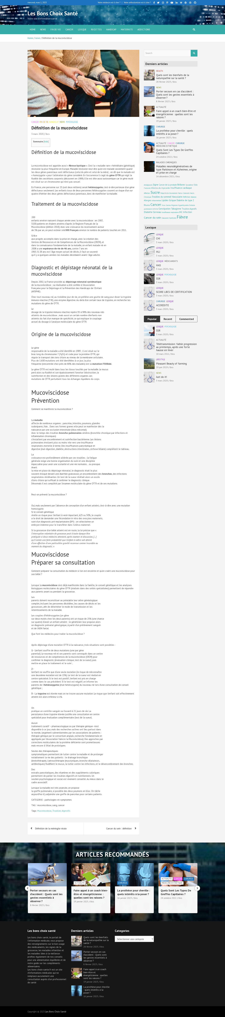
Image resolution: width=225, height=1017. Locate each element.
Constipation (165, 208)
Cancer (69, 29)
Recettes (96, 29)
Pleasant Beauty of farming (171, 363)
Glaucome (165, 218)
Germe (168, 205)
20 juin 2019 (162, 367)
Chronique (147, 197)
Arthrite (155, 209)
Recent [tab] (168, 319)
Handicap (111, 29)
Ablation (193, 197)
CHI (158, 238)
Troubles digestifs (61, 810)
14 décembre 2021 (165, 176)
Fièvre (182, 217)
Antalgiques (148, 185)
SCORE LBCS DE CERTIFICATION (174, 292)
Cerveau (157, 212)
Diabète (148, 212)
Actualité (161, 107)
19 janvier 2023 (163, 121)
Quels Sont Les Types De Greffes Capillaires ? (174, 151)
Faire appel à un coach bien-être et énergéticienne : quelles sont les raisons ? (176, 114)
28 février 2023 (163, 81)
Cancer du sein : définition (119, 828)
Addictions (143, 29)
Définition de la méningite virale (51, 828)
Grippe (172, 200)
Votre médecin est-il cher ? (109, 2)
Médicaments (171, 261)
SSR (158, 278)
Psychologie (72, 122)
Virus (163, 205)
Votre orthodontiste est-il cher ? (137, 2)
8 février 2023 (163, 101)
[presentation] (27, 888)
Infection (187, 212)
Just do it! (161, 377)
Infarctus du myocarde (160, 188)
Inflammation (156, 200)
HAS (158, 265)
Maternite (127, 29)
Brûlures (181, 184)
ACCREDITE (162, 305)
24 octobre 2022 (164, 156)
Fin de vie (56, 29)
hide (46, 141)
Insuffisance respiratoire (170, 212)
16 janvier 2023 (163, 137)
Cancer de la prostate (168, 184)
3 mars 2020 (37, 133)
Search (194, 53)
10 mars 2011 (162, 354)
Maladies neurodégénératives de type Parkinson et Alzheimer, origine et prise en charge (176, 169)
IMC (180, 212)
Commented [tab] (186, 319)
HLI (158, 251)
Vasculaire (177, 196)
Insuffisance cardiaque (181, 187)
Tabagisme (176, 208)
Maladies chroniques (166, 162)
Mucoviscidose (44, 810)
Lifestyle (160, 359)
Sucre (155, 192)
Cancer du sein (152, 217)
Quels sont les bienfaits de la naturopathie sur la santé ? (172, 76)
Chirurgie (160, 126)
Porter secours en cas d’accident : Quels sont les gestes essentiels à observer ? (175, 94)
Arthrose (186, 197)
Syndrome (172, 218)
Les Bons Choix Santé (53, 13)
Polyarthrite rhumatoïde (168, 193)
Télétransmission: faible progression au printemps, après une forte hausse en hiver (176, 347)
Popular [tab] (152, 319)
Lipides (165, 200)
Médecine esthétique (166, 146)
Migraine (174, 205)
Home (33, 29)
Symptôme (189, 185)
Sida (195, 184)
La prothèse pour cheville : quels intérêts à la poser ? (174, 132)
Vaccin (192, 193)
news (43, 29)
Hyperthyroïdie (183, 205)
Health (159, 71)
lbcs (47, 133)
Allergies (147, 200)
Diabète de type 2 (185, 200)
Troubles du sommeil (161, 196)
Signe (155, 184)
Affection (147, 193)
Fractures (147, 188)
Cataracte (186, 193)
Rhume (147, 205)
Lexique (82, 29)
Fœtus (180, 193)
